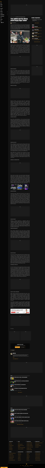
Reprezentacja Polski (11, 445)
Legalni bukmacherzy (2, 14)
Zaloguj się (4, 467)
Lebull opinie (19, 457)
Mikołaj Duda (15, 379)
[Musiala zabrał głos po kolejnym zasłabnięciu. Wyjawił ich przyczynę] (20, 422)
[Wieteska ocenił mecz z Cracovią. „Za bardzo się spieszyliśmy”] (20, 378)
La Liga (40, 27)
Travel (1, 17)
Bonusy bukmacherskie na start (37, 451)
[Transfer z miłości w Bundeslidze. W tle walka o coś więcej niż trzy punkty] (20, 418)
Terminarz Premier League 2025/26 (21, 447)
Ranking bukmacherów (11, 457)
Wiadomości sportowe (11, 441)
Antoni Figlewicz (36, 32)
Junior (1, 20)
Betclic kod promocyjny (37, 458)
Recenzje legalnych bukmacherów (20, 451)
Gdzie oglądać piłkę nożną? (29, 441)
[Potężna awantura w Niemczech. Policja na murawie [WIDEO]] (20, 410)
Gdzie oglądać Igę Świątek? (38, 445)
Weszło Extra (1, 8)
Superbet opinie (19, 454)
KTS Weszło (1, 19)
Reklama (28, 465)
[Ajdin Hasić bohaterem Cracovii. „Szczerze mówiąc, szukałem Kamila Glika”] (20, 382)
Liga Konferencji (10, 448)
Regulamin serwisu (31, 465)
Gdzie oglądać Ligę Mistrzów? (30, 445)
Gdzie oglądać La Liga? (29, 448)
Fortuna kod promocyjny (37, 454)
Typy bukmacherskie (2, 16)
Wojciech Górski (36, 26)
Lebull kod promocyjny (37, 457)
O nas (20, 465)
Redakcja (23, 465)
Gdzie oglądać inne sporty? (37, 441)
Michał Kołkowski (36, 38)
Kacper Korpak (15, 390)
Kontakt (25, 465)
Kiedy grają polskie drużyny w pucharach (21, 445)
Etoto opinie (28, 458)
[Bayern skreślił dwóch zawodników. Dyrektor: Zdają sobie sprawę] (37, 20)
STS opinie (28, 454)
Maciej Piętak (15, 415)
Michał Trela (15, 22)
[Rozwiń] (7, 11)
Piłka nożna (1, 11)
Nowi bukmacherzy (11, 458)
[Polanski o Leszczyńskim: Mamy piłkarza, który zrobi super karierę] (20, 414)
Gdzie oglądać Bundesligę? (29, 449)
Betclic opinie (19, 458)
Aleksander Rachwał (36, 29)
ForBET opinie (28, 457)
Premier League (35, 27)
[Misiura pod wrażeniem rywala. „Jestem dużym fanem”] (20, 385)
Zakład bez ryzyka (11, 454)
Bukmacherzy (10, 451)
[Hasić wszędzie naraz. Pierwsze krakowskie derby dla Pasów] (20, 389)
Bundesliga (39, 27)
